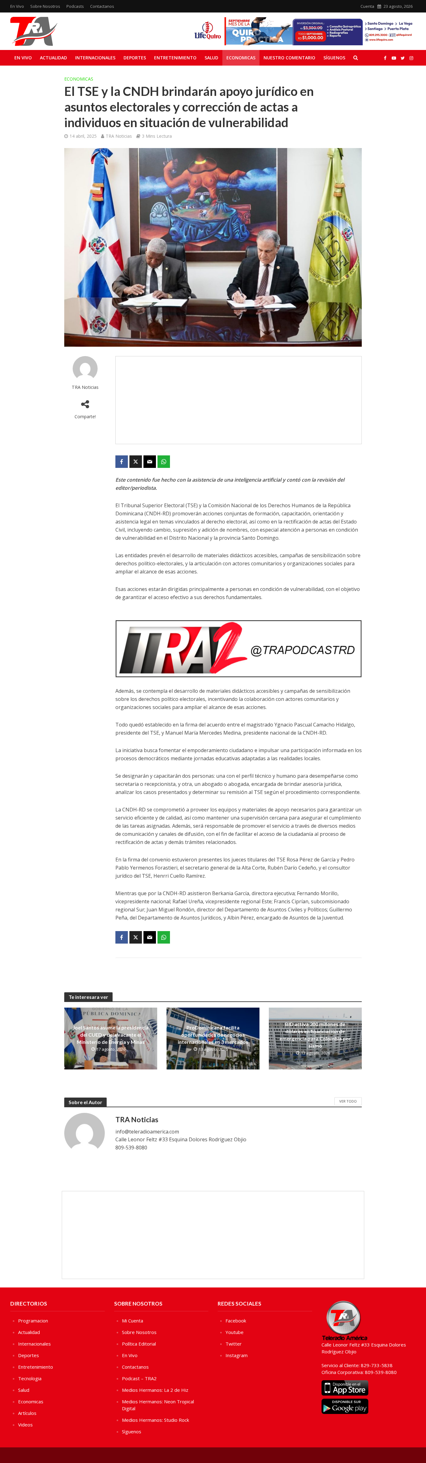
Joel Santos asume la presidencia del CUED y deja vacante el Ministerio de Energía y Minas (110, 1034)
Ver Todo (348, 1101)
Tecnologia (29, 1378)
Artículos (27, 1413)
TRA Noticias (119, 136)
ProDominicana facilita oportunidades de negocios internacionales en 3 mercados (213, 1034)
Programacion (33, 1320)
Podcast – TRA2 (139, 1378)
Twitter (233, 1344)
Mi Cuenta (132, 1320)
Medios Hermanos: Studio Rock (155, 1420)
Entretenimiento (175, 58)
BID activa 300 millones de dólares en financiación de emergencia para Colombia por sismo (315, 1035)
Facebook (235, 1320)
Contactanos (102, 6)
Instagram (236, 1355)
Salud (211, 58)
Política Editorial (139, 1344)
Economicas (240, 58)
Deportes (134, 58)
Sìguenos (131, 1431)
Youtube (234, 1332)
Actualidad (53, 58)
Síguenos (334, 58)
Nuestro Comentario (289, 58)
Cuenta (367, 6)
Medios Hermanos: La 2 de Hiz (155, 1390)
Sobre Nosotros (45, 6)
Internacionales (95, 58)
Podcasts (75, 6)
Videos (25, 1424)
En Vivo (17, 6)
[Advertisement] (238, 400)
